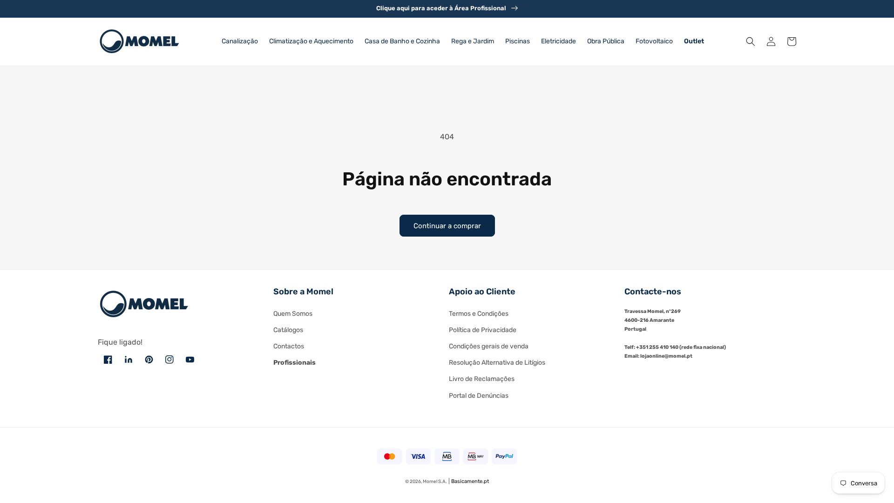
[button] (750, 41)
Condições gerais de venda (488, 346)
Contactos (288, 346)
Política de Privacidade (482, 330)
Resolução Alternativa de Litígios (497, 363)
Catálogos (288, 330)
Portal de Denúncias (478, 396)
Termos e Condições (478, 314)
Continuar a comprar (447, 226)
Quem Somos (292, 314)
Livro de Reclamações (482, 379)
